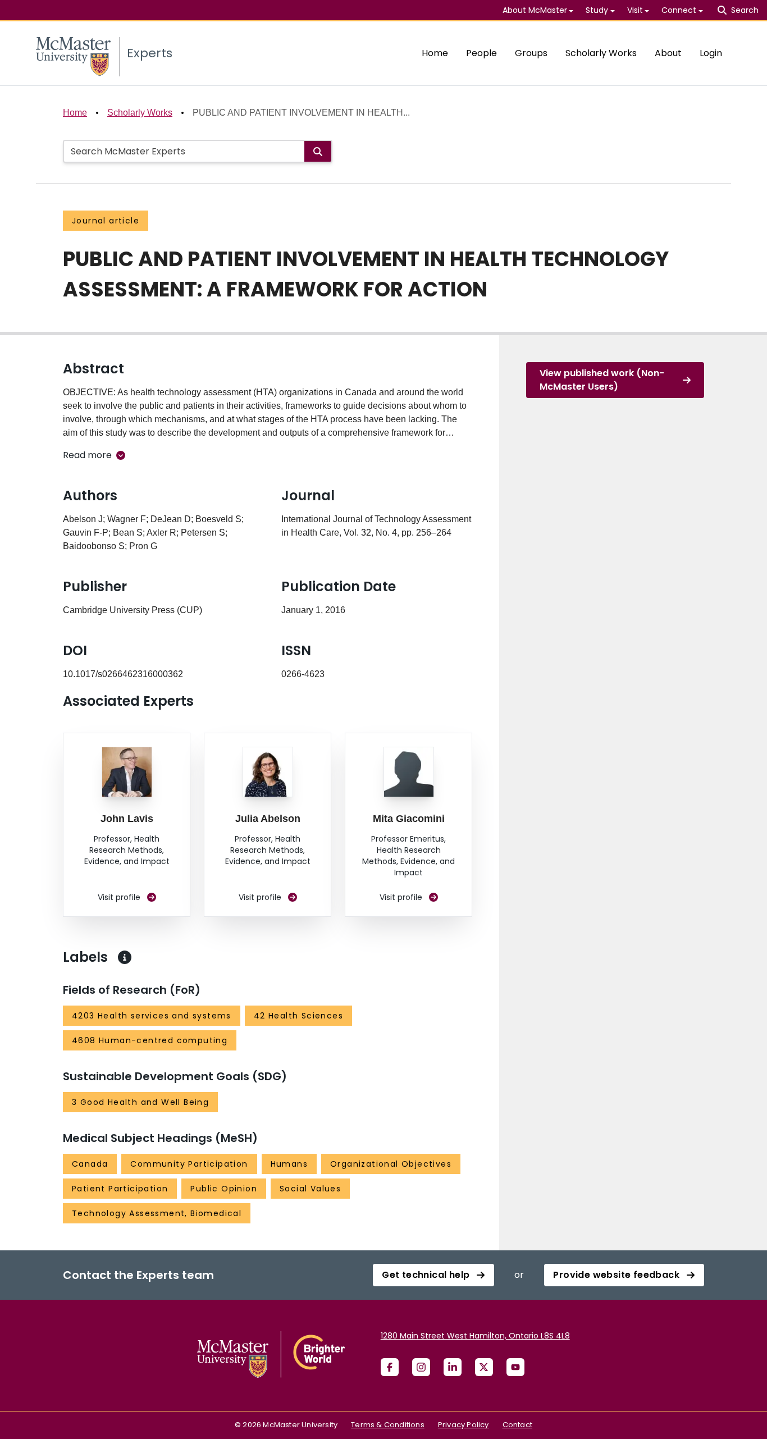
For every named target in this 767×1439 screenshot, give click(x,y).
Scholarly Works (601, 53)
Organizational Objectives (390, 1164)
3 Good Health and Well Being (140, 1102)
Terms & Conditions (387, 1424)
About (668, 53)
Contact (517, 1424)
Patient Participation (120, 1188)
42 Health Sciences (298, 1015)
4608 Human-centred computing (149, 1040)
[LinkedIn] (453, 1367)
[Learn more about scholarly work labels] (124, 957)
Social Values (310, 1188)
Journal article (105, 220)
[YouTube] (515, 1367)
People (481, 53)
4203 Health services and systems (151, 1015)
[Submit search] (317, 151)
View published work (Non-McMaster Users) (602, 380)
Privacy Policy (463, 1424)
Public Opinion (223, 1188)
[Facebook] (390, 1367)
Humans (289, 1164)
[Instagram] (421, 1367)
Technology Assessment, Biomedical (156, 1213)
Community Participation (189, 1164)
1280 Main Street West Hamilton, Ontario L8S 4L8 (475, 1335)
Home (435, 53)
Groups (531, 53)
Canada (90, 1164)
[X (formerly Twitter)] (484, 1367)
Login (711, 53)
